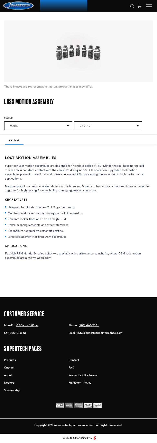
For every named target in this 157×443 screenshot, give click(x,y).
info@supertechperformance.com (99, 333)
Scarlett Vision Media (95, 438)
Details (14, 139)
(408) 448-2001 (89, 325)
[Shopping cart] (139, 6)
